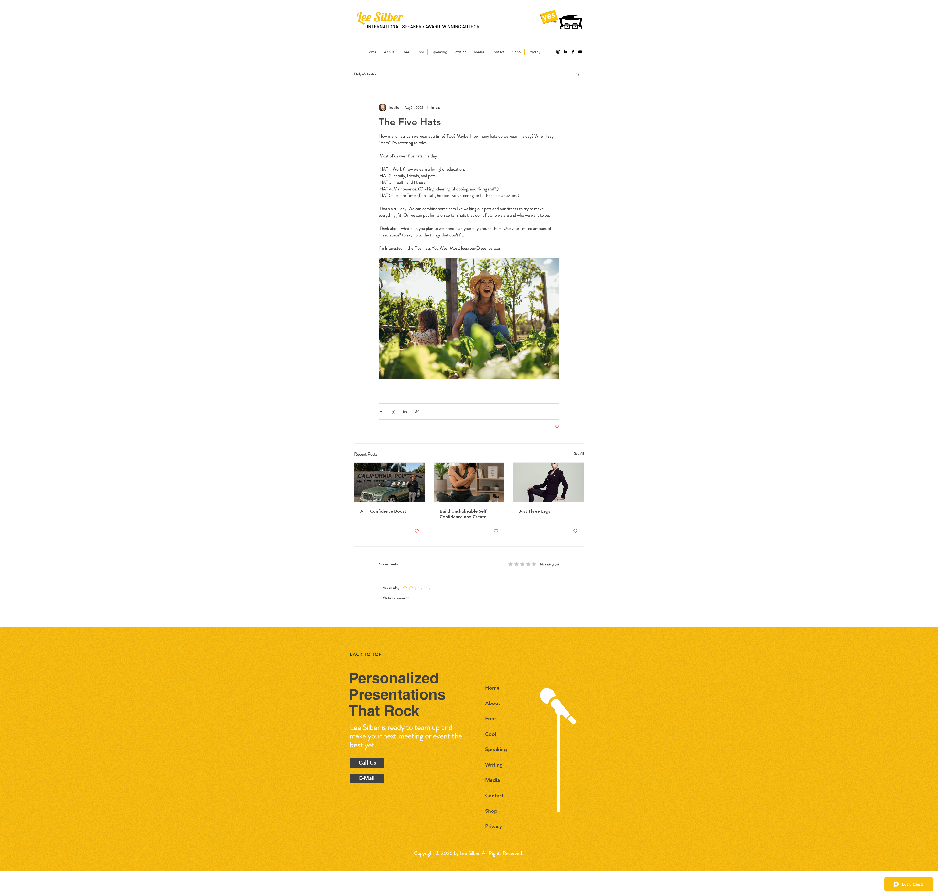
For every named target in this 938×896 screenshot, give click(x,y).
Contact (494, 795)
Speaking (496, 749)
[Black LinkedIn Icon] (565, 51)
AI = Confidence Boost (383, 511)
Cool (490, 734)
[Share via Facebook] (381, 411)
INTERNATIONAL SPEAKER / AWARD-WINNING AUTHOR (423, 26)
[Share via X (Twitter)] (393, 411)
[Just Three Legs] (548, 482)
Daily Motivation (365, 74)
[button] (577, 74)
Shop (491, 811)
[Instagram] (558, 51)
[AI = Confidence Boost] (389, 482)
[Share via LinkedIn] (405, 411)
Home (492, 688)
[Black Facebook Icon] (572, 51)
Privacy (493, 826)
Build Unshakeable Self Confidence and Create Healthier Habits (463, 514)
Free (490, 718)
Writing (494, 765)
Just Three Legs (534, 511)
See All (579, 453)
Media (492, 780)
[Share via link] (417, 411)
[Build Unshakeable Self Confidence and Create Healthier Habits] (469, 482)
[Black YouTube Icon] (580, 51)
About (492, 703)
